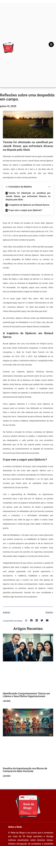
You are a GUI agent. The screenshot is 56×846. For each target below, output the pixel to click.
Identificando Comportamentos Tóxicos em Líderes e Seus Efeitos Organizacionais (26, 695)
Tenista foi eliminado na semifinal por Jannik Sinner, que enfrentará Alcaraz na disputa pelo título (28, 196)
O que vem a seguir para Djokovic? (25, 210)
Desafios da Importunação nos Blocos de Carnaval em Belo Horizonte (25, 770)
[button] (26, 620)
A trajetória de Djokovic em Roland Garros (28, 205)
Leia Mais (6, 701)
